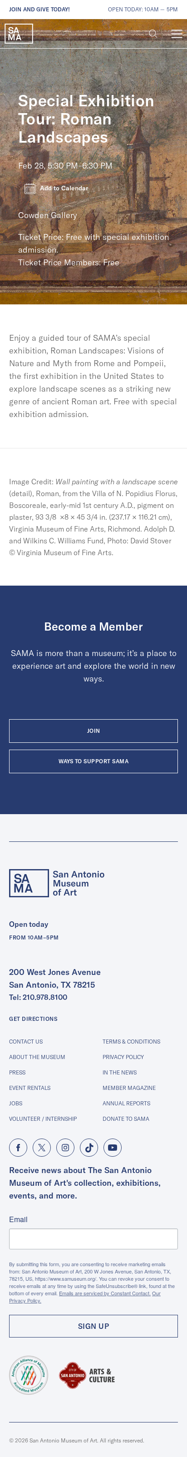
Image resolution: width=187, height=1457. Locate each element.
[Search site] (153, 34)
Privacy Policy (123, 1057)
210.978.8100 (45, 997)
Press (17, 1072)
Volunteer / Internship (43, 1118)
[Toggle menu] (176, 34)
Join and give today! (39, 9)
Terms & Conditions (131, 1041)
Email (18, 1219)
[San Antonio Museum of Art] (19, 34)
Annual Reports (126, 1103)
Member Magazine (129, 1087)
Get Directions (33, 1018)
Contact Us (26, 1041)
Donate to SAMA (126, 1118)
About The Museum (37, 1057)
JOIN (93, 730)
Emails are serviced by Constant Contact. (105, 1293)
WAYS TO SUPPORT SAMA (93, 761)
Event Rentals (29, 1087)
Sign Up (93, 1326)
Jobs (15, 1103)
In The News (120, 1072)
